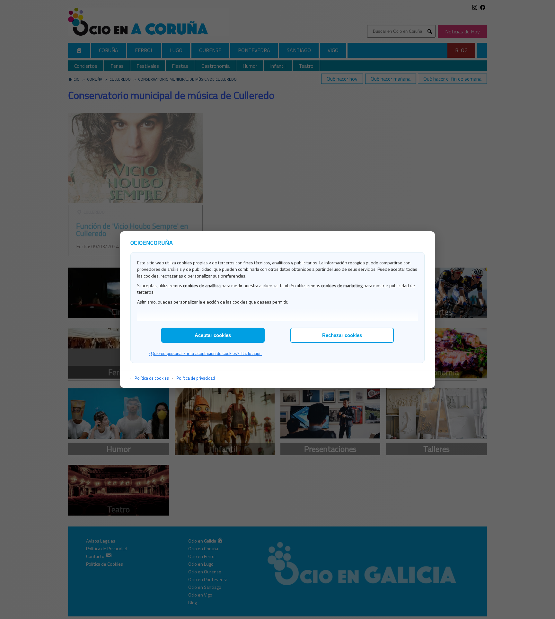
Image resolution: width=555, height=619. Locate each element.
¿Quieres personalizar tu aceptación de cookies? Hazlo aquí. (205, 353)
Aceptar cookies (213, 335)
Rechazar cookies (342, 335)
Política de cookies (152, 378)
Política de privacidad (195, 378)
